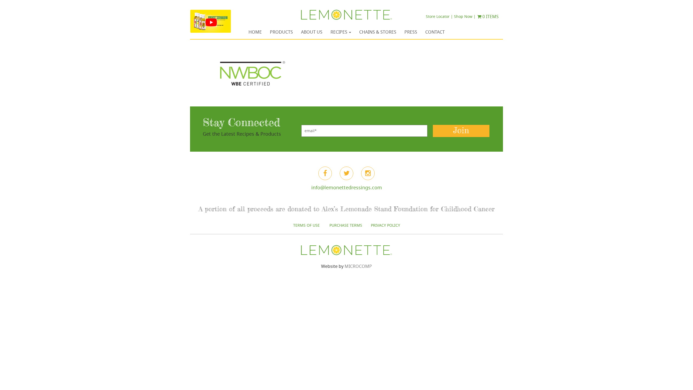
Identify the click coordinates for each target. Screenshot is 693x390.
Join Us (346, 269)
